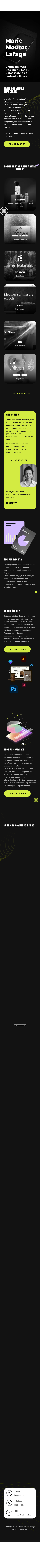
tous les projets (20, 393)
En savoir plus (17, 649)
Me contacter (16, 144)
